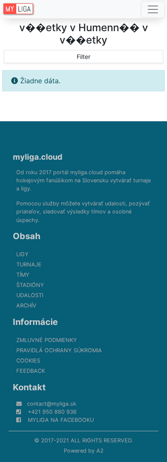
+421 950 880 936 (52, 412)
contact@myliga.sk (51, 404)
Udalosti (29, 295)
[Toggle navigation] (153, 9)
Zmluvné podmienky (46, 340)
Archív (26, 305)
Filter (83, 56)
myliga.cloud (38, 156)
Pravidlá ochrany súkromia (59, 350)
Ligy (22, 254)
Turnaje (29, 264)
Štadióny (30, 285)
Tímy (23, 275)
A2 (100, 450)
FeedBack (30, 371)
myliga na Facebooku (61, 420)
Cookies (28, 360)
